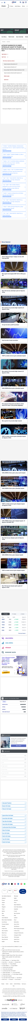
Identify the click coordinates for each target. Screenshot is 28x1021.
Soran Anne (16, 924)
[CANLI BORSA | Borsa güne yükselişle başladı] (14, 481)
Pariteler (11, 979)
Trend (3, 909)
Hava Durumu (5, 939)
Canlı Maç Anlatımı (18, 906)
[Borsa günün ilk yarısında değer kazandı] (14, 414)
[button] (4, 2)
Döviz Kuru (4, 979)
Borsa (11, 6)
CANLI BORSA (9, 643)
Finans (3, 900)
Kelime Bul (16, 922)
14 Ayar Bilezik (13, 963)
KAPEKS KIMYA (5, 704)
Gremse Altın (18, 962)
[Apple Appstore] (10, 891)
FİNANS (3, 6)
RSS (13, 986)
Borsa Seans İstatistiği (7, 919)
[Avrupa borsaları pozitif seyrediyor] (14, 318)
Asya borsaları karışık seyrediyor (10, 340)
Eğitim (3, 911)
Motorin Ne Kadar (6, 809)
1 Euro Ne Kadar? (16, 972)
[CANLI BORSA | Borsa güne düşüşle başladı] (14, 548)
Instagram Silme (17, 935)
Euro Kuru (4, 935)
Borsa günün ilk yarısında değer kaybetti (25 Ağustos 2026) (13, 308)
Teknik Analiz (11, 36)
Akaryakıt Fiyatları (6, 803)
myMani (15, 917)
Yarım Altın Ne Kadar (7, 824)
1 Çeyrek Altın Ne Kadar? (7, 967)
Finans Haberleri (5, 960)
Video (3, 915)
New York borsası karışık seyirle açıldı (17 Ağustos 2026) (12, 586)
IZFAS (3, 627)
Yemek (3, 902)
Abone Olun (18, 745)
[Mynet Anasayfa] (14, 2)
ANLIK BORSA (9, 638)
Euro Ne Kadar (6, 833)
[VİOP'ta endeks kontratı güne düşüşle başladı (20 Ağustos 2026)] (14, 497)
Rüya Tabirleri (5, 937)
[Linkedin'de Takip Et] (18, 884)
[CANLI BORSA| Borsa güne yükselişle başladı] (14, 381)
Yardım (7, 983)
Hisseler (3, 926)
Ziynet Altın (4, 963)
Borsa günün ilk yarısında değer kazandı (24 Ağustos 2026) (13, 372)
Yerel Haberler (5, 917)
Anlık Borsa (17, 6)
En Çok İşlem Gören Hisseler (8, 977)
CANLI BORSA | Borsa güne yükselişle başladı (13, 488)
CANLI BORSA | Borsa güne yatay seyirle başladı (13, 472)
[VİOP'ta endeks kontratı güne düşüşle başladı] (14, 563)
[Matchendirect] (14, 1004)
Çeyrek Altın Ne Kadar (7, 815)
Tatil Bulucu (16, 926)
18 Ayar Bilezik (5, 965)
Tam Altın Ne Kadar (7, 821)
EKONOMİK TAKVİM (10, 652)
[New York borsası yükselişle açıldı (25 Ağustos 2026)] (14, 284)
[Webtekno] (13, 1008)
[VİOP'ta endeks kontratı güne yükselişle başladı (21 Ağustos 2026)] (14, 429)
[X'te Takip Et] (12, 884)
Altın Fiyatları (5, 930)
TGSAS (3, 624)
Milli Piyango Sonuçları (19, 928)
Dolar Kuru (4, 932)
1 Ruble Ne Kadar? (6, 974)
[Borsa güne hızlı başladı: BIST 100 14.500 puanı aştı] (14, 267)
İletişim (2, 983)
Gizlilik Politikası (17, 983)
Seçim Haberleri (17, 904)
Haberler (4, 898)
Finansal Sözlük (5, 924)
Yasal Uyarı (24, 983)
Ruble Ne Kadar (6, 842)
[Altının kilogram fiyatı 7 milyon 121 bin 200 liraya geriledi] (14, 250)
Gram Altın (4, 962)
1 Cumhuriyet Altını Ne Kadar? (9, 970)
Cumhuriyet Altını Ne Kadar (9, 827)
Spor (3, 913)
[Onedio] (5, 1008)
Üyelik (11, 983)
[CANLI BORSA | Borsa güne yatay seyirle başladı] (14, 466)
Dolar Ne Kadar (6, 830)
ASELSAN (3, 709)
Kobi (15, 915)
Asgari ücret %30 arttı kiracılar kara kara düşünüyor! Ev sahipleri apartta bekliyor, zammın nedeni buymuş (13, 951)
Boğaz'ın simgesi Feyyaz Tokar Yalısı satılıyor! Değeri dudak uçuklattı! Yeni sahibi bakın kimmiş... (12, 957)
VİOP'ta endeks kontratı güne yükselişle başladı (14, 355)
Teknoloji (16, 896)
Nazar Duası (16, 941)
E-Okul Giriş (16, 930)
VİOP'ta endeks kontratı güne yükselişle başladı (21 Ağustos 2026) (14, 437)
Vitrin (15, 902)
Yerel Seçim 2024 (15, 960)
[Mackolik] (6, 1004)
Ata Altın (11, 962)
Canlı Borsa (4, 36)
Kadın (3, 904)
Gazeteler (16, 909)
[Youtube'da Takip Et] (21, 884)
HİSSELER (8, 647)
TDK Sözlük (16, 937)
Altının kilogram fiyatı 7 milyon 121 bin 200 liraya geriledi (13, 257)
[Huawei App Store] (16, 891)
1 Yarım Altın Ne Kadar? (7, 969)
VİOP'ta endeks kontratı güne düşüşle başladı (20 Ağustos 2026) (13, 504)
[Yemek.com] (22, 1008)
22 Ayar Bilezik (14, 965)
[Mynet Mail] (26, 2)
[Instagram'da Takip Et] (15, 884)
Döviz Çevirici (7, 751)
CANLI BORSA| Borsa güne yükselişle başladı (13, 388)
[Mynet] (22, 1004)
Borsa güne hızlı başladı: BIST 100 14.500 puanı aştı (14, 274)
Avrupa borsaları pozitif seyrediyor (10, 324)
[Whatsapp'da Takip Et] (24, 884)
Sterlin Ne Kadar (6, 836)
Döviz (23, 6)
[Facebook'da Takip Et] (9, 884)
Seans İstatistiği (19, 36)
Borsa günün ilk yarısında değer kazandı (12, 421)
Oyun (15, 919)
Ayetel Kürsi (16, 939)
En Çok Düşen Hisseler (17, 974)
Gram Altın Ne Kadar (7, 818)
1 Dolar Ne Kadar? (6, 972)
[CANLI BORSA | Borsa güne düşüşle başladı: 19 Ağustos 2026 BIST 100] (14, 514)
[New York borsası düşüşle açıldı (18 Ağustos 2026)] (14, 531)
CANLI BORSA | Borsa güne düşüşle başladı (12, 555)
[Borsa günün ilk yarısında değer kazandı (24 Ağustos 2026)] (14, 364)
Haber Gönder (23, 891)
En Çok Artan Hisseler (7, 976)
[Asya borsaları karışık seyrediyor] (14, 333)
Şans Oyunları (17, 913)
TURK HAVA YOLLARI (6, 711)
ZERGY (3, 619)
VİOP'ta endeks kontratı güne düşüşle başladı (13, 570)
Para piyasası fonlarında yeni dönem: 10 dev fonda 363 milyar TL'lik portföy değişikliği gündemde (13, 404)
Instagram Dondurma (18, 932)
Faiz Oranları (18, 979)
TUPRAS (3, 706)
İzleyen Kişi (22, 701)
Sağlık (15, 898)
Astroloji (16, 900)
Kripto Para (4, 928)
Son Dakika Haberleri (6, 896)
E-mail (15, 911)
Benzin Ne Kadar (6, 806)
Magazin (4, 906)
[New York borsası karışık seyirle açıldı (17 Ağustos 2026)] (14, 579)
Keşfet (3, 941)
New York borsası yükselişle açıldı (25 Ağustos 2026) (13, 291)
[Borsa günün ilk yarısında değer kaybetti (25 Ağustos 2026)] (14, 301)
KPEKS (3, 622)
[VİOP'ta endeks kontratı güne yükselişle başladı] (14, 349)
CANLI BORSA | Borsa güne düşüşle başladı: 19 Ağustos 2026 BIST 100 (13, 521)
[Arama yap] (20, 2)
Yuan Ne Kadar (6, 839)
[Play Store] (4, 891)
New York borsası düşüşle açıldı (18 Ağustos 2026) (13, 538)
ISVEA (3, 630)
